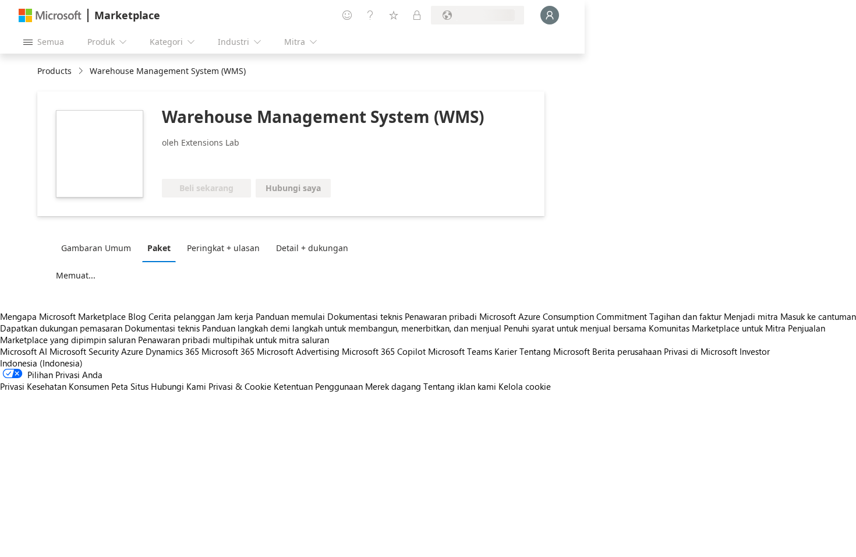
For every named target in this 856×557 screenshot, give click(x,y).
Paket (159, 247)
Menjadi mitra (751, 316)
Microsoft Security (84, 351)
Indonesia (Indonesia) (41, 363)
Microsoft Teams (460, 351)
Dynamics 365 (172, 351)
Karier (505, 351)
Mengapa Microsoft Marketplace (63, 316)
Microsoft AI (23, 351)
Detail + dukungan (312, 247)
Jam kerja (235, 316)
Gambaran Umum (96, 247)
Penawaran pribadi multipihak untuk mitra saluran (233, 340)
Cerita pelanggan (181, 316)
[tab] (99, 247)
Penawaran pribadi (441, 316)
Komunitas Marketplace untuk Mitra (717, 328)
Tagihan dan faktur (685, 316)
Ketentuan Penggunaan (318, 386)
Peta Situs (129, 386)
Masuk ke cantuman (818, 316)
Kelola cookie (524, 386)
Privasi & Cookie (239, 386)
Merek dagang (393, 386)
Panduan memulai (290, 316)
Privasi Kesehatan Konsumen (54, 386)
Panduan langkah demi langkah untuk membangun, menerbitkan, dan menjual (351, 328)
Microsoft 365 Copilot (384, 351)
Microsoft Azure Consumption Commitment (564, 316)
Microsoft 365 (227, 351)
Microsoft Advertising (298, 351)
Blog (137, 316)
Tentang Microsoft (554, 351)
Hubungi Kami (178, 386)
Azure (132, 351)
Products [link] (54, 70)
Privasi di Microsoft (700, 351)
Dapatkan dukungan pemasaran (61, 328)
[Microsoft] (50, 15)
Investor (755, 351)
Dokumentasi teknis (364, 316)
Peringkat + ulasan (223, 247)
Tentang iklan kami (459, 386)
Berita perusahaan (627, 351)
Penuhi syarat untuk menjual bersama (575, 328)
